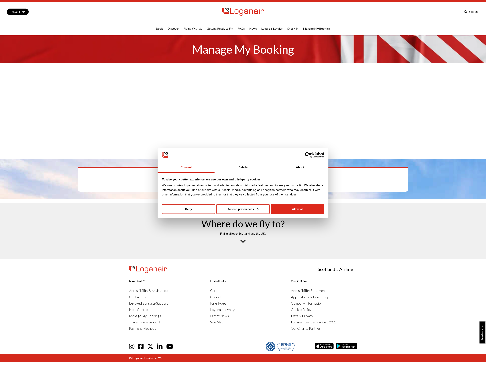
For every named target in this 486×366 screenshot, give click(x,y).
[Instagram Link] (131, 346)
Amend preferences (241, 209)
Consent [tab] (186, 167)
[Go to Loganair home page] (243, 14)
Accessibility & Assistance (148, 290)
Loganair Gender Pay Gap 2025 (314, 322)
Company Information (307, 303)
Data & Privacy (302, 316)
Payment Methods (142, 328)
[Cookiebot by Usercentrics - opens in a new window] (307, 155)
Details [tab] (243, 167)
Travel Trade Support (144, 322)
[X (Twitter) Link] (150, 346)
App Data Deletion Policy (310, 297)
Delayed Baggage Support (148, 303)
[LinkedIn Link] (160, 346)
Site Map (216, 322)
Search (473, 11)
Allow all (297, 209)
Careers (216, 290)
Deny (188, 209)
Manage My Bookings (145, 316)
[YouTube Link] (169, 346)
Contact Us (137, 297)
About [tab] (300, 167)
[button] (159, 28)
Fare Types (218, 303)
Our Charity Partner (305, 328)
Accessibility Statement (308, 290)
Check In (216, 297)
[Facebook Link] (141, 346)
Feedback (482, 334)
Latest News (219, 316)
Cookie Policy (301, 309)
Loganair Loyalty (222, 309)
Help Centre (138, 309)
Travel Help (17, 11)
